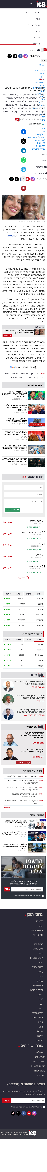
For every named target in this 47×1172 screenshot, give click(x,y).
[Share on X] (23, 141)
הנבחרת (33, 3)
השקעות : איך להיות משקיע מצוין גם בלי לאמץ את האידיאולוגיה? (14, 833)
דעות (38, 19)
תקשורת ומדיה (37, 930)
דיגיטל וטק (38, 944)
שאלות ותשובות (16, 377)
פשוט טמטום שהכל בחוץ (31, 532)
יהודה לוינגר (23, 399)
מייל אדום (41, 1075)
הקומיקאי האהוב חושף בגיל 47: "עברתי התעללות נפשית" (14, 460)
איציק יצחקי (23, 424)
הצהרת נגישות (39, 1061)
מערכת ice (41, 119)
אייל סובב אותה (35, 566)
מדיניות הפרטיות (38, 1066)
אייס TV (40, 1031)
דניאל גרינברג (35, 521)
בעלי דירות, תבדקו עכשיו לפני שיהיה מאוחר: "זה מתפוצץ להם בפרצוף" (16, 822)
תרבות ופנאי (38, 1017)
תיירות (40, 1022)
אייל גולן (34, 373)
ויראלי (42, 79)
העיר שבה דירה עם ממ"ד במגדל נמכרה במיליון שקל (17, 419)
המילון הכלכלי (37, 1012)
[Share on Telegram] (23, 169)
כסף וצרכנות (38, 934)
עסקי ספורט (38, 985)
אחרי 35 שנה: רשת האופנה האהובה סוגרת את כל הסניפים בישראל (15, 434)
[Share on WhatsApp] (23, 160)
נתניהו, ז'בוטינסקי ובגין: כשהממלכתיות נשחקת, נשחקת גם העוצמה (30, 696)
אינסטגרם (24, 373)
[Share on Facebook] (23, 131)
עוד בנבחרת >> (23, 762)
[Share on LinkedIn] (23, 150)
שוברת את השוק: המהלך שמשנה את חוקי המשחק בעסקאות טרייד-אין (14, 846)
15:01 (41, 787)
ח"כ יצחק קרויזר (38, 687)
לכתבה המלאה (7, 335)
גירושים (15, 373)
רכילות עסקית (37, 967)
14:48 (41, 776)
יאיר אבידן (41, 701)
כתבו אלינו (40, 1052)
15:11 (41, 794)
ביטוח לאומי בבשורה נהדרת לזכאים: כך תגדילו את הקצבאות (14, 446)
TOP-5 (40, 1026)
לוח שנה (39, 1040)
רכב (41, 1003)
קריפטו (40, 971)
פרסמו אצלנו (39, 1070)
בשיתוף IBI (24, 837)
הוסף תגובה (11, 509)
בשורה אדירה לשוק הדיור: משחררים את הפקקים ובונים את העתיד (29, 682)
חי (40, 543)
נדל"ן (41, 939)
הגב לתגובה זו (32, 527)
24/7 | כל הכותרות (32, 771)
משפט (40, 953)
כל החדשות (8, 807)
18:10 (41, 801)
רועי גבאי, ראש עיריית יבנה (34, 715)
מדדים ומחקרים (36, 957)
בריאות (40, 1008)
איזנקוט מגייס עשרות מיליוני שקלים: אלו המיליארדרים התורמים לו (16, 407)
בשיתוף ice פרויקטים (21, 826)
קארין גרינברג (31, 377)
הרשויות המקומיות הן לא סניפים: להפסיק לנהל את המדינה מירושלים (31, 710)
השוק (34, 8)
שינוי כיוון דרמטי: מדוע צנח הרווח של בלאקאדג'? (22, 776)
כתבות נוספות (37, 815)
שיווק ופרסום (38, 948)
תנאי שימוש (40, 1056)
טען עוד (21, 578)
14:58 (41, 780)
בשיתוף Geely (22, 851)
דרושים (40, 1035)
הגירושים (11, 235)
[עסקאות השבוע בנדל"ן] (36, 422)
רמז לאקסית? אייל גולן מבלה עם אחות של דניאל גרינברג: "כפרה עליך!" (19, 331)
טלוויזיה (40, 980)
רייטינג (40, 999)
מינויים (40, 994)
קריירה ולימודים (36, 989)
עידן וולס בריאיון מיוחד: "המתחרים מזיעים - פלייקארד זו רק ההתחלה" (14, 394)
